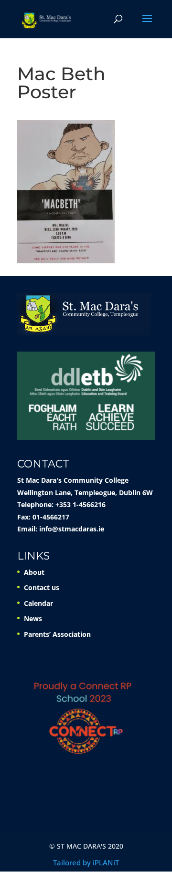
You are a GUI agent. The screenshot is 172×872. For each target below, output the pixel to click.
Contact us (41, 587)
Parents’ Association (57, 634)
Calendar (38, 603)
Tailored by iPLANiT (86, 862)
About (34, 572)
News (33, 618)
